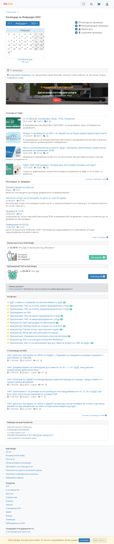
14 (9, 45)
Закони (9, 504)
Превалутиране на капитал (20, 187)
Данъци (9, 493)
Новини (9, 501)
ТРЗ (7, 486)
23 (19, 48)
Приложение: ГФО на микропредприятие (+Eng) (34, 319)
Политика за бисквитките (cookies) (22, 474)
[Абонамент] (99, 4)
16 (19, 45)
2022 (33, 23)
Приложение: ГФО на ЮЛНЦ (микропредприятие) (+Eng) (39, 309)
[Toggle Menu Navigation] (83, 4)
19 (36, 45)
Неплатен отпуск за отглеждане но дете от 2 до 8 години (36, 198)
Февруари (21, 23)
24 (25, 48)
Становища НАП (13, 508)
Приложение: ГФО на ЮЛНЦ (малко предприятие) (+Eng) (39, 305)
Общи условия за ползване (18, 462)
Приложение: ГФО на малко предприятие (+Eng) (35, 316)
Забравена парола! (15, 477)
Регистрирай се (16, 289)
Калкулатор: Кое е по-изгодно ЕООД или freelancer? (36, 339)
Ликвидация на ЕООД (17, 224)
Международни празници (94, 25)
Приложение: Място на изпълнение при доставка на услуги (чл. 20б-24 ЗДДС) (50, 343)
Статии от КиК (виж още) (95, 179)
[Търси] (91, 3)
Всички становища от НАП (93, 415)
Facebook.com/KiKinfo (18, 429)
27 (41, 48)
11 (9, 23)
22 (14, 48)
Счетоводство (12, 489)
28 (9, 52)
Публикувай (96, 276)
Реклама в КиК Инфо (15, 455)
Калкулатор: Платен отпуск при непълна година (34, 329)
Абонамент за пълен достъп (19, 466)
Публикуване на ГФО (20, 312)
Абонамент (97, 257)
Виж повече (99, 540)
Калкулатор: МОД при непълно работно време (33, 332)
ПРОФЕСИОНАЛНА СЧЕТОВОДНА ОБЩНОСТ (30, 435)
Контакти (10, 459)
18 (30, 45)
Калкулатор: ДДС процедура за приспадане (32, 322)
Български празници (92, 22)
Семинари (10, 519)
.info (8, 3)
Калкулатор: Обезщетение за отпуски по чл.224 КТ (36, 326)
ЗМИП (8, 512)
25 (30, 48)
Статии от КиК (14, 113)
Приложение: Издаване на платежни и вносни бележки (38, 336)
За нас (9, 451)
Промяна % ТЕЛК (14, 211)
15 (14, 45)
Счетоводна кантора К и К (18, 531)
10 (25, 41)
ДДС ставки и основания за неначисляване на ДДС (36, 302)
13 (41, 41)
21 (9, 48)
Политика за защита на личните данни (24, 470)
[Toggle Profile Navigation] (107, 4)
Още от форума (99, 237)
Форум (9, 515)
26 (36, 48)
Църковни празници (91, 32)
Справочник (11, 12)
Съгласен (84, 540)
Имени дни (87, 29)
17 (25, 45)
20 (41, 45)
